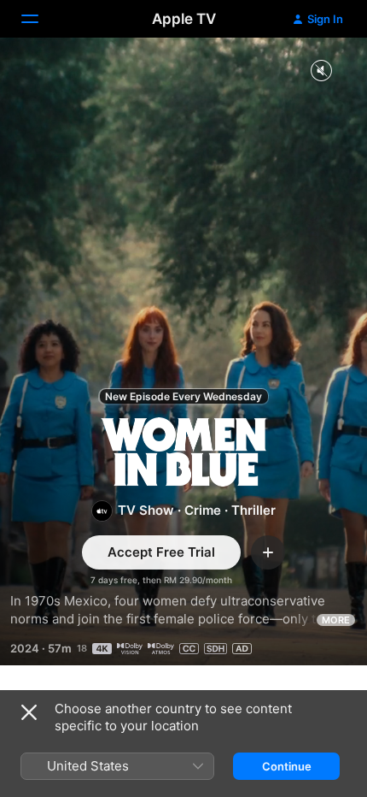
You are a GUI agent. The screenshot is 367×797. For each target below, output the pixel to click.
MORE (336, 620)
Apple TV (184, 18)
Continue (287, 766)
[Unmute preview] (321, 71)
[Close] (29, 712)
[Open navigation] (40, 19)
